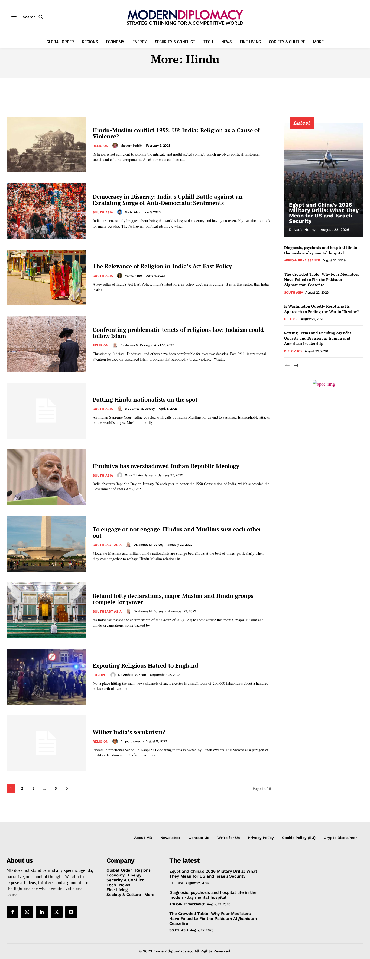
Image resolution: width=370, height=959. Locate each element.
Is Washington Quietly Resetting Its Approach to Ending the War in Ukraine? (321, 309)
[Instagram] (27, 912)
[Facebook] (12, 912)
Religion (100, 146)
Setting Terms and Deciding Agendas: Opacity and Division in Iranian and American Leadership (318, 338)
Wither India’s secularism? (129, 732)
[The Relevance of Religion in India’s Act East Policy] (46, 277)
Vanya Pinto (133, 275)
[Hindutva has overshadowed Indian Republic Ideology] (46, 477)
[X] (57, 912)
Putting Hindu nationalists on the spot (145, 399)
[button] (34, 17)
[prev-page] (287, 365)
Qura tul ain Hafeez (139, 475)
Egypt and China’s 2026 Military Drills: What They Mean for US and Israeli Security (324, 212)
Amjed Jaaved (130, 741)
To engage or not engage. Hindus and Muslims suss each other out (177, 532)
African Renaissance (302, 260)
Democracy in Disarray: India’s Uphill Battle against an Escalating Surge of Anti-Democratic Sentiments (168, 200)
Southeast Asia (107, 545)
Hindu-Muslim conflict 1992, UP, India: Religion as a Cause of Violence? (176, 133)
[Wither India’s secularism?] (46, 743)
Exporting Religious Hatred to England (145, 665)
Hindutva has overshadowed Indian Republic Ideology (166, 466)
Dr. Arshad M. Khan (132, 675)
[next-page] (66, 788)
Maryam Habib (131, 145)
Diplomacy (293, 351)
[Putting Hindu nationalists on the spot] (46, 411)
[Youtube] (71, 912)
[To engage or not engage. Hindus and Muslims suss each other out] (46, 544)
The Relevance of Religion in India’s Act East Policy (162, 266)
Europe (99, 675)
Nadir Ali (131, 212)
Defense (291, 319)
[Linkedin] (42, 912)
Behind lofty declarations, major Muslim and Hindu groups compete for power (173, 599)
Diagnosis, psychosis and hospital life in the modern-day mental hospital (320, 250)
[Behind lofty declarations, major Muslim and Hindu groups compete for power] (46, 610)
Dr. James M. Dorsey (135, 345)
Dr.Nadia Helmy (302, 230)
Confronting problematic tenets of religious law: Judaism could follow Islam (178, 333)
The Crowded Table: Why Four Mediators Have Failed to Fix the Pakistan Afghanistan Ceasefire (321, 279)
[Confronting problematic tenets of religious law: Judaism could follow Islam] (46, 344)
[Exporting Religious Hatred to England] (46, 677)
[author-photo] (115, 145)
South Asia (103, 212)
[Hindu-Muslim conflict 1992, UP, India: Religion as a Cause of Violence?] (46, 144)
